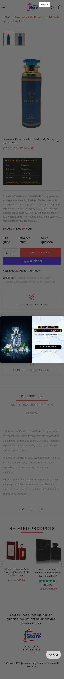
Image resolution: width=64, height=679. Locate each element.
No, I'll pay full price (48, 351)
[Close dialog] (62, 317)
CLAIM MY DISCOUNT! (48, 346)
